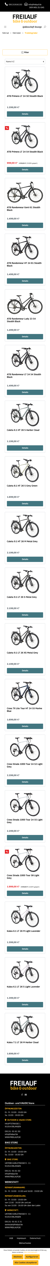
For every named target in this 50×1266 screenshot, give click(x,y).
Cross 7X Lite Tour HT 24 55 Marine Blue (24, 709)
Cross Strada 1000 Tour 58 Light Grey (23, 876)
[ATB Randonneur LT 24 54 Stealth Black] (25, 359)
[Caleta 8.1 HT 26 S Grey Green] (25, 470)
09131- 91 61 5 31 (13, 1222)
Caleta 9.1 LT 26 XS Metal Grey (22, 652)
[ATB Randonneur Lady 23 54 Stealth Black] (25, 303)
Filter (26, 52)
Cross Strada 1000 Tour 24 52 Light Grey (24, 765)
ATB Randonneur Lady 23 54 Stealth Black (21, 320)
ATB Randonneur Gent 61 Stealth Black (23, 208)
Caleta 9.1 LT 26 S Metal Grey (22, 597)
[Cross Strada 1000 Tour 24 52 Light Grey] (25, 749)
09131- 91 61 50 (12, 1131)
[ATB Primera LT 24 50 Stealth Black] (25, 81)
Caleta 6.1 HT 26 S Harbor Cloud (23, 430)
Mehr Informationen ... (31, 1252)
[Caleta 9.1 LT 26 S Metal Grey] (25, 582)
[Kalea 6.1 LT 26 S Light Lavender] (25, 971)
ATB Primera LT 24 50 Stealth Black (25, 96)
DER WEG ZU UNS (36, 7)
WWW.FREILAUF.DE (13, 1137)
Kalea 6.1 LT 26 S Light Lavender (23, 986)
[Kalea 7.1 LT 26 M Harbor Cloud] (25, 1027)
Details (25, 114)
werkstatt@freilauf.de (14, 1224)
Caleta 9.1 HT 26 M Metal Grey (22, 541)
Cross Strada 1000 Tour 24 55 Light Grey (24, 821)
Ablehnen (17, 1257)
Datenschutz (35, 1238)
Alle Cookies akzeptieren (26, 1262)
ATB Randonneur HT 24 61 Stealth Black (24, 264)
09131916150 (15, 4)
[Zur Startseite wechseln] (25, 19)
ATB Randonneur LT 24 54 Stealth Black (24, 375)
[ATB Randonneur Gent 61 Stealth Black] (25, 192)
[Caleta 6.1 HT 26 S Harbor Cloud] (25, 415)
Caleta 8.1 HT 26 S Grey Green (22, 485)
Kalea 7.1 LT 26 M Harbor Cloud (22, 1042)
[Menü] (5, 27)
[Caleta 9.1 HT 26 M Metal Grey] (25, 526)
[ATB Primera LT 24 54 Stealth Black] (25, 136)
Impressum (21, 1238)
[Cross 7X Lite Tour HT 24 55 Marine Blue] (25, 693)
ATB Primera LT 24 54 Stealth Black (25, 151)
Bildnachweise (25, 1243)
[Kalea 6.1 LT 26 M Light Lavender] (25, 916)
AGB (11, 1238)
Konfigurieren (32, 1257)
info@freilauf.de (34, 4)
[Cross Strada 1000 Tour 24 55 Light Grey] (25, 804)
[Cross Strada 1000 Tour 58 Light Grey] (25, 860)
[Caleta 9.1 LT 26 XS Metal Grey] (25, 637)
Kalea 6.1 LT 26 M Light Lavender (23, 931)
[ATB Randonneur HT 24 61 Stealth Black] (25, 248)
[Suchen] (45, 27)
